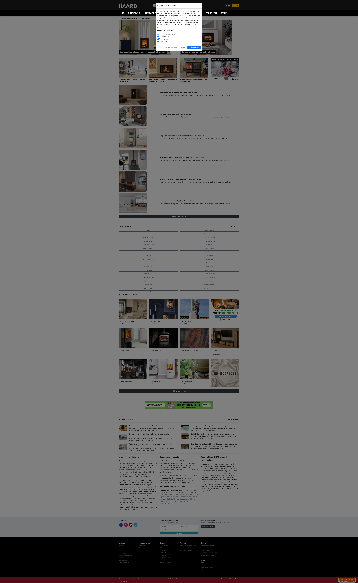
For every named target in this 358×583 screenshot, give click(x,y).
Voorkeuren (165, 37)
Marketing (164, 41)
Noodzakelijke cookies (169, 34)
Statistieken (165, 39)
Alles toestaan (195, 48)
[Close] (199, 5)
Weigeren (183, 48)
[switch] (158, 36)
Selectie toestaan (170, 48)
